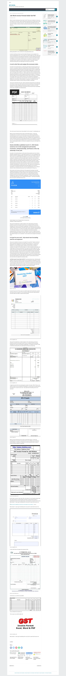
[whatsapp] (19, 648)
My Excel (12, 5)
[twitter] (14, 648)
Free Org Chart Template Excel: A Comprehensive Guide (52, 27)
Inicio (10, 2)
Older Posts (39, 665)
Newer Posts (12, 665)
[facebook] (11, 648)
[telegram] (22, 648)
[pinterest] (16, 648)
